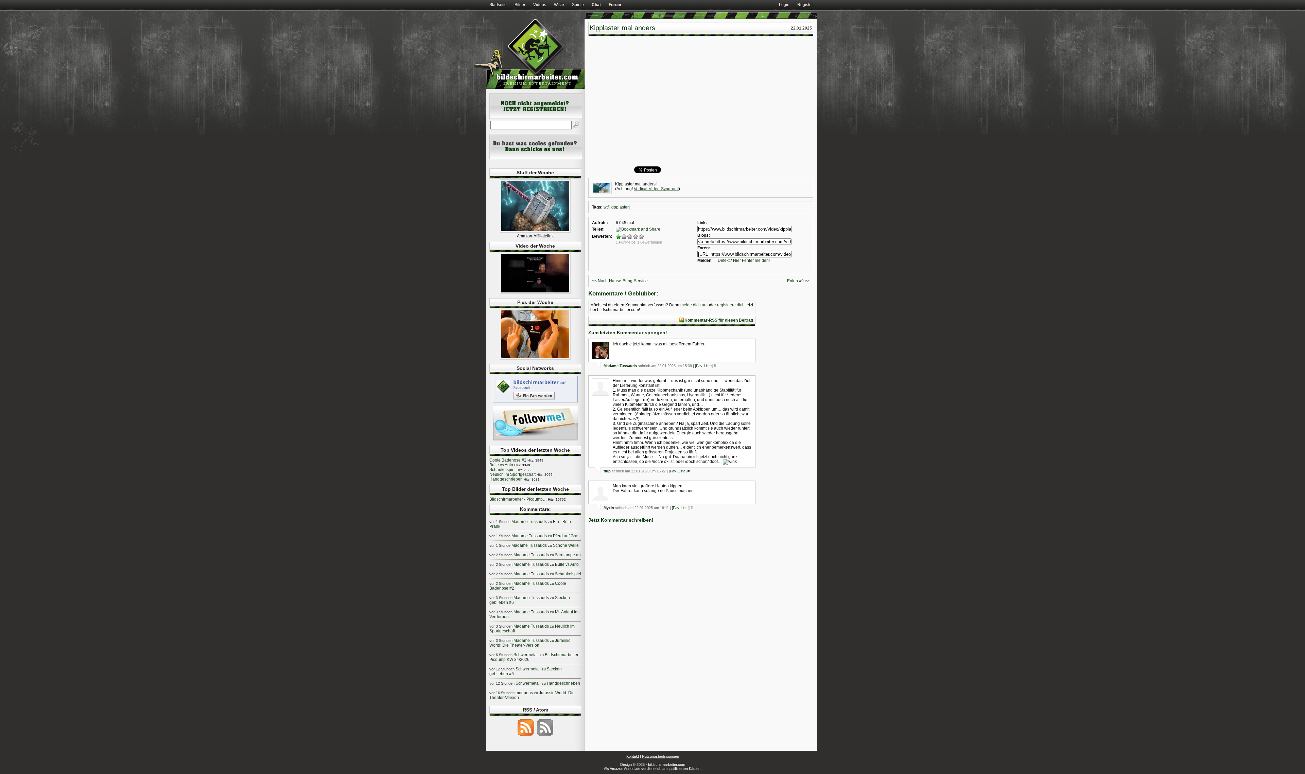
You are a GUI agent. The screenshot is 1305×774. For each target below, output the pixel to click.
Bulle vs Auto (501, 465)
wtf (606, 207)
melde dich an (693, 305)
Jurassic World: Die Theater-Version (529, 643)
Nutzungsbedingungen (660, 756)
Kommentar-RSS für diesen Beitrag (718, 320)
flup (607, 471)
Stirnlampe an (568, 555)
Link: (702, 222)
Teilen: (598, 229)
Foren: (703, 248)
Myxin (609, 508)
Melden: (705, 260)
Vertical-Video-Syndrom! (656, 188)
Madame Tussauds (620, 366)
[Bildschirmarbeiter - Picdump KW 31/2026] (535, 358)
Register (805, 4)
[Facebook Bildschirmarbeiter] (535, 402)
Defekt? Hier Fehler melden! (744, 260)
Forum (615, 4)
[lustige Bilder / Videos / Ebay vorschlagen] (536, 158)
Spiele (578, 4)
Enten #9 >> (798, 280)
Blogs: (703, 235)
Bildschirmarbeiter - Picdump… (518, 499)
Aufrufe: (600, 222)
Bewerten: (602, 236)
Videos (539, 4)
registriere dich (731, 305)
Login (784, 4)
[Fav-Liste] (704, 366)
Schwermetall (526, 654)
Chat (596, 4)
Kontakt (632, 756)
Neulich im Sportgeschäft (512, 474)
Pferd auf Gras (566, 536)
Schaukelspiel (502, 469)
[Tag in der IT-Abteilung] (535, 292)
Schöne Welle (566, 545)
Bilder (520, 4)
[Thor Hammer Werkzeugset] (535, 231)
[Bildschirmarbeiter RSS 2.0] (526, 735)
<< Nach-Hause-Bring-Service (620, 280)
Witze (559, 4)
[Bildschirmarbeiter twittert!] (535, 440)
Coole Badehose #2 (507, 460)
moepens (524, 692)
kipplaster (620, 207)
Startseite (498, 4)
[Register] (536, 117)
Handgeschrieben (506, 479)
